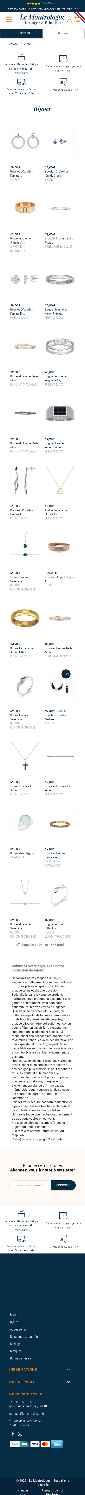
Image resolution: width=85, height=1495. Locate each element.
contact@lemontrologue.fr (26, 1414)
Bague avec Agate (22, 853)
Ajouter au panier (25, 175)
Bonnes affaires (20, 1358)
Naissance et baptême (25, 1337)
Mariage (15, 1344)
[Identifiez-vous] (69, 19)
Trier (65, 33)
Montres (15, 1315)
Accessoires (18, 1329)
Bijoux (14, 1322)
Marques (16, 1351)
